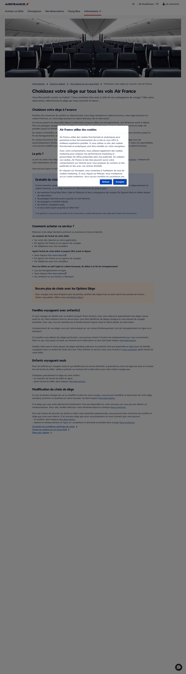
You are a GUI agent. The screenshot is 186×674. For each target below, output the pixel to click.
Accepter (120, 182)
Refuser (106, 182)
